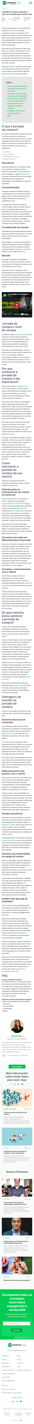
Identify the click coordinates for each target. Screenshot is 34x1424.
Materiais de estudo (24, 1370)
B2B (27, 33)
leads (6, 355)
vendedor (6, 742)
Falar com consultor (9, 1389)
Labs (18, 1366)
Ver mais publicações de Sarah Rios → (18, 1055)
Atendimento (6, 1366)
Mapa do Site (28, 1414)
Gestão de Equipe (8, 1370)
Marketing (5, 1363)
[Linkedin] (13, 1401)
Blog (18, 1356)
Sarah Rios (4, 19)
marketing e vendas (8, 825)
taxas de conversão (11, 733)
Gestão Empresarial (8, 1373)
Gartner (13, 30)
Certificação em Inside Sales (11, 1393)
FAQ (9, 116)
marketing (25, 174)
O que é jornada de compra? (17, 86)
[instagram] (17, 1401)
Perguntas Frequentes (18, 1414)
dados (7, 915)
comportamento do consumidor (13, 503)
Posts (19, 1359)
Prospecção (6, 1377)
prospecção (12, 74)
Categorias (5, 1356)
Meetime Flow (17, 508)
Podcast (20, 1363)
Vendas (4, 1359)
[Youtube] (21, 1401)
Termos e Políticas (7, 1414)
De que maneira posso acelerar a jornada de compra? (15, 106)
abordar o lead (18, 685)
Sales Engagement (17, 511)
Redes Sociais (17, 1397)
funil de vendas (21, 334)
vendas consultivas (8, 840)
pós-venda (27, 601)
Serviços (5, 1385)
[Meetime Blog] (11, 2)
